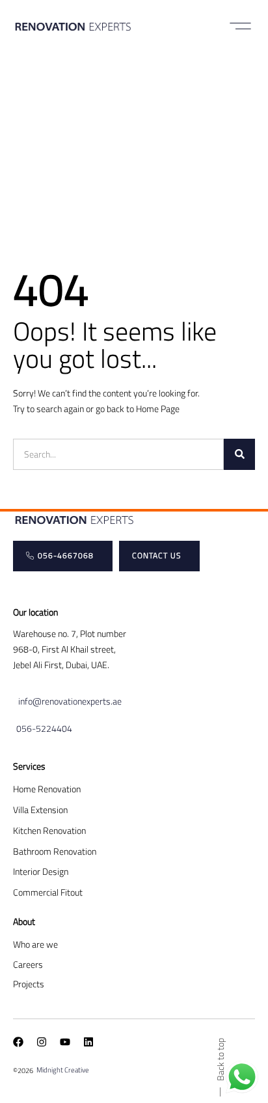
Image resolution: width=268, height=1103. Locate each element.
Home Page (158, 408)
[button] (240, 26)
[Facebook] (18, 1042)
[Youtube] (65, 1042)
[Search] (239, 454)
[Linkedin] (88, 1042)
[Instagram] (41, 1042)
